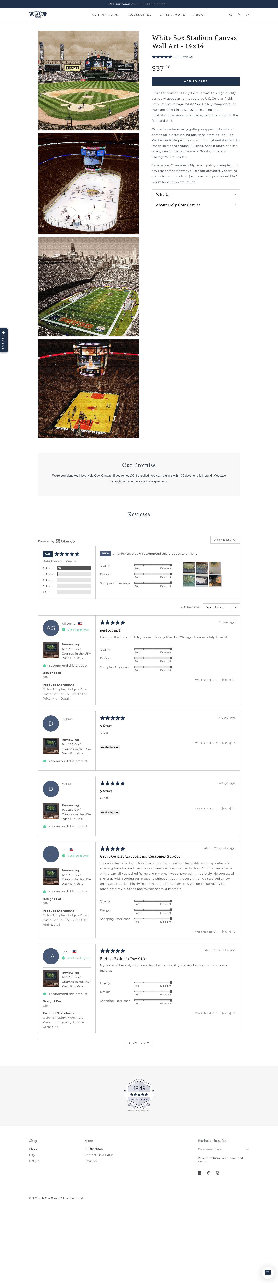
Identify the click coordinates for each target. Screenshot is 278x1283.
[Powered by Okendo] (56, 541)
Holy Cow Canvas (49, 1198)
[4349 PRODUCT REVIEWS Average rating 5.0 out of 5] (15, 1111)
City (32, 1155)
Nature (34, 1161)
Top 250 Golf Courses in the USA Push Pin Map (76, 653)
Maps (33, 1149)
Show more (137, 1042)
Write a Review (225, 540)
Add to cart (196, 81)
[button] (231, 15)
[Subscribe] (247, 1149)
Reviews (90, 1161)
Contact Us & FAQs (98, 1155)
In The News (93, 1149)
